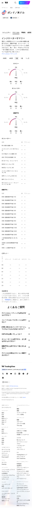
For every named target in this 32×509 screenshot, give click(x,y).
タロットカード (21, 456)
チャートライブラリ (22, 485)
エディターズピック (7, 488)
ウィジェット (20, 484)
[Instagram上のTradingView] (15, 373)
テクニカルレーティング (9, 54)
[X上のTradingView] (3, 373)
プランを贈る (20, 414)
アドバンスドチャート (23, 489)
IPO (3, 444)
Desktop (4, 464)
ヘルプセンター (21, 445)
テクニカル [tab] (16, 32)
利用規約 (7, 300)
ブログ (18, 443)
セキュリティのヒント (23, 473)
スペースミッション (22, 441)
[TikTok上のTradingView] (27, 373)
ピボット (4, 253)
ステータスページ (21, 478)
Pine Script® (5, 457)
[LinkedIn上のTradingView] (19, 373)
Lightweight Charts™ (22, 487)
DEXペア (4, 422)
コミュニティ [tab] (6, 32)
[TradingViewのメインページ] (6, 3)
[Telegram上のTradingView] (23, 373)
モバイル (4, 462)
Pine (3, 424)
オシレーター (6, 138)
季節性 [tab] (23, 32)
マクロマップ (5, 455)
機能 (18, 408)
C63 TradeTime (21, 458)
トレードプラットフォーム (23, 492)
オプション (5, 453)
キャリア (19, 447)
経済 (3, 438)
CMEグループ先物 (21, 430)
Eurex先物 (19, 432)
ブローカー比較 (21, 423)
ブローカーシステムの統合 (23, 500)
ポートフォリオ (6, 449)
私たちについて (21, 440)
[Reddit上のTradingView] (3, 378)
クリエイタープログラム (8, 475)
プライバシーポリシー (23, 467)
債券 (3, 416)
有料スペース (5, 500)
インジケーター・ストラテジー (8, 494)
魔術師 (3, 497)
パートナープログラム (23, 503)
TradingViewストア (22, 454)
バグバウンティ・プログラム (23, 475)
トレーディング (6, 484)
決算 (3, 440)
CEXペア (4, 420)
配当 (3, 442)
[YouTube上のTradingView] (11, 373)
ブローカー (20, 421)
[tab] (4, 58)
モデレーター (5, 479)
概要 (18, 419)
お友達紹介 (5, 473)
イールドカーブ (6, 451)
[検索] (15, 2)
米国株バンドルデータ (23, 434)
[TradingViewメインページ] (8, 366)
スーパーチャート (6, 407)
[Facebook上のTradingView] (7, 373)
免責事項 (19, 465)
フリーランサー (6, 498)
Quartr (24, 397)
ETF (3, 414)
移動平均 (4, 190)
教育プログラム (21, 505)
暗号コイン (5, 418)
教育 (3, 486)
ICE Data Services (13, 386)
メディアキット (21, 449)
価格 (18, 410)
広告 (18, 498)
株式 (3, 412)
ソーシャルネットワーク (8, 469)
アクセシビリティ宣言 (23, 471)
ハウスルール (5, 477)
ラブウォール (5, 471)
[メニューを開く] (2, 2)
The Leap (19, 425)
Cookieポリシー (21, 469)
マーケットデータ (21, 412)
